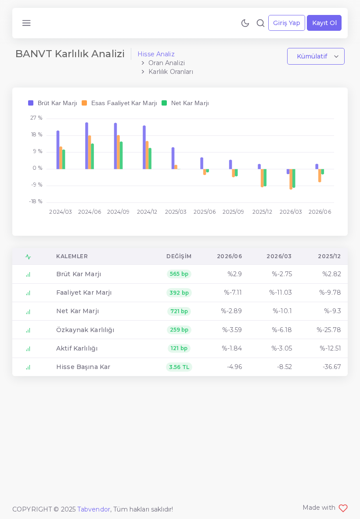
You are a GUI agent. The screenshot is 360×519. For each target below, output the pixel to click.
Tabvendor (93, 509)
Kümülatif (313, 56)
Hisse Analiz (156, 54)
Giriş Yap (286, 23)
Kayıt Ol (324, 23)
